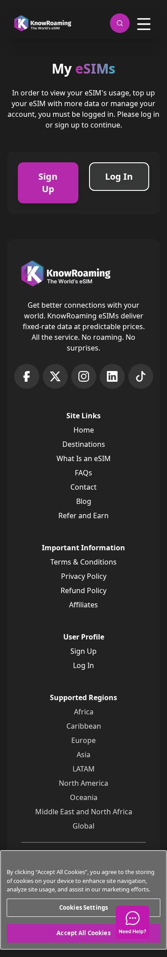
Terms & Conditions (83, 562)
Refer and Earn (83, 515)
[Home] (42, 23)
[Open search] (120, 23)
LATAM (84, 769)
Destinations (83, 444)
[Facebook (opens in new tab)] (26, 376)
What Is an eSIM (84, 458)
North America (83, 783)
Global (83, 826)
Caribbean (83, 726)
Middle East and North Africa (83, 812)
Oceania (84, 797)
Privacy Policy (83, 576)
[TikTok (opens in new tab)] (140, 376)
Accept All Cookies (83, 933)
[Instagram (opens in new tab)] (83, 376)
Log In (83, 665)
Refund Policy (83, 590)
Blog (83, 501)
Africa (84, 712)
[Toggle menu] (144, 24)
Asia (83, 754)
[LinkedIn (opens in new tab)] (112, 376)
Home (83, 430)
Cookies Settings (83, 907)
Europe (83, 740)
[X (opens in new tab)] (55, 376)
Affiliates (83, 605)
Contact (83, 487)
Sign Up (83, 651)
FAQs (83, 473)
